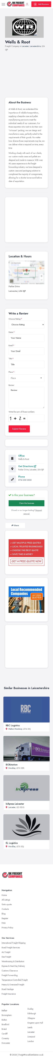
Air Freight (6, 952)
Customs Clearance (10, 970)
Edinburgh (32, 1013)
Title (10, 358)
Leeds (30, 1027)
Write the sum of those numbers (21, 411)
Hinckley (11, 768)
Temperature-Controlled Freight (15, 980)
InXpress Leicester (15, 803)
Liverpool (31, 1036)
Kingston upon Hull (35, 1022)
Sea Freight (6, 956)
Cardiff (4, 1033)
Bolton (4, 1019)
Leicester (25, 46)
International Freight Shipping (13, 942)
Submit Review (19, 428)
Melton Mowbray (15, 729)
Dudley (30, 1008)
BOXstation (12, 764)
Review (11, 385)
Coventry (5, 1038)
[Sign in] (27, 4)
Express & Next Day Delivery (13, 966)
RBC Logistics (13, 725)
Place (11, 372)
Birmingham (7, 1015)
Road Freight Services (11, 947)
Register (5, 918)
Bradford (5, 1024)
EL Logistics (12, 843)
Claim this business (26, 503)
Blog (4, 913)
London (31, 1041)
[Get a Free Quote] (26, 552)
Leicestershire (35, 46)
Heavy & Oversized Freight (13, 984)
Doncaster (6, 1043)
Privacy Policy (7, 927)
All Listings (6, 899)
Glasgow (31, 1018)
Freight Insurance (9, 993)
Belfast (4, 1010)
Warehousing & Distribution (13, 961)
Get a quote (7, 904)
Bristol (4, 1029)
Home (4, 895)
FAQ (4, 923)
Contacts (5, 909)
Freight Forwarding (10, 975)
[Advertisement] (26, 72)
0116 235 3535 (25, 480)
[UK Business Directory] (26, 599)
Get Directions (26, 466)
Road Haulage (8, 989)
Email (11, 345)
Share (16, 525)
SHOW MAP (26, 272)
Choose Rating (14, 319)
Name (11, 332)
